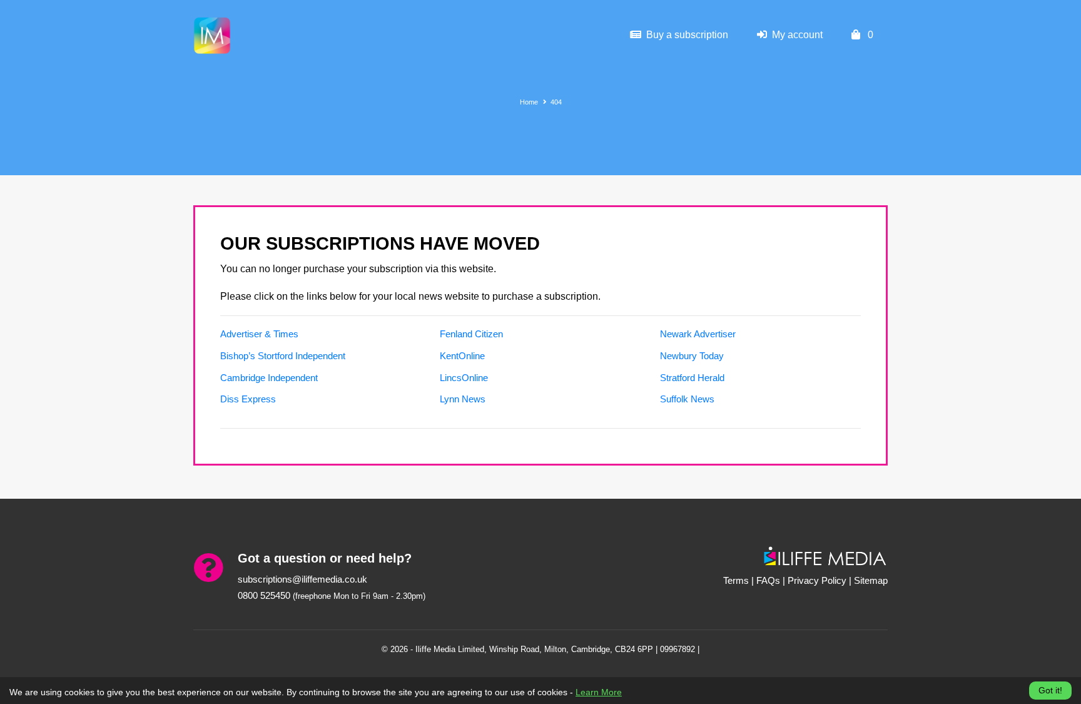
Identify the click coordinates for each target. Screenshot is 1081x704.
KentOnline (462, 355)
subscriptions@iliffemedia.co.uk (302, 579)
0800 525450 (264, 595)
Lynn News (462, 399)
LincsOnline (464, 377)
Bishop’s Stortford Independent (282, 355)
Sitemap (871, 580)
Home (529, 102)
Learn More (599, 692)
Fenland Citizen (471, 334)
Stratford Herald (692, 377)
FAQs (768, 580)
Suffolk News (687, 399)
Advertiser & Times (259, 334)
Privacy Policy (817, 580)
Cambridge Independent (269, 377)
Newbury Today (692, 355)
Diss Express (248, 399)
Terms (736, 580)
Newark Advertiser (698, 334)
